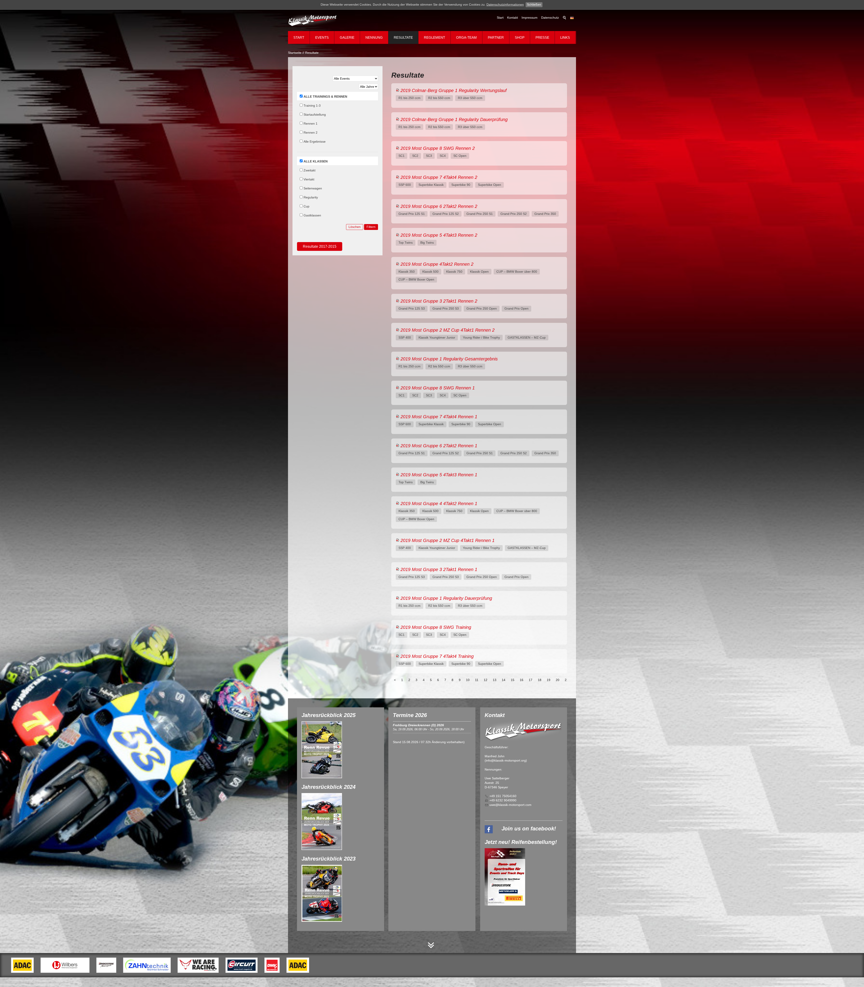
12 (485, 680)
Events (322, 37)
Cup (306, 206)
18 (539, 680)
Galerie (347, 37)
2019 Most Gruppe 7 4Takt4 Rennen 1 (438, 416)
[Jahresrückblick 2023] (322, 893)
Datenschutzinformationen (505, 4)
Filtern (371, 227)
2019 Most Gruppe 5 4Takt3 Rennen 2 (438, 235)
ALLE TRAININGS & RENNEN (325, 96)
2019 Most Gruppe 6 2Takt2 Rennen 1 (438, 445)
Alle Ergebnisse (315, 141)
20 (557, 680)
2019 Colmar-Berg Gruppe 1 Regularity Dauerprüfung (454, 119)
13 (494, 680)
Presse (542, 37)
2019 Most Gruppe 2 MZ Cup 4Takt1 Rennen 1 (447, 540)
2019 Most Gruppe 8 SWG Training (435, 627)
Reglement (434, 37)
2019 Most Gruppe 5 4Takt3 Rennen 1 (438, 474)
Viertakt (309, 179)
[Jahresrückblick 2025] (322, 749)
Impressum (530, 17)
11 (476, 680)
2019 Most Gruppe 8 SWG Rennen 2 (437, 148)
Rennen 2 (310, 132)
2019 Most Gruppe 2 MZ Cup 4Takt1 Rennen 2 (447, 330)
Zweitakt (309, 170)
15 (512, 680)
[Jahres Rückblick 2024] (322, 821)
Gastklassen (312, 215)
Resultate (403, 37)
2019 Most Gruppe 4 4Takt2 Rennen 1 (438, 503)
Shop (519, 37)
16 (521, 680)
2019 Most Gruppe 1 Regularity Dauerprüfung (446, 598)
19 (548, 680)
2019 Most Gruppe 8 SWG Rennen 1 (437, 387)
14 (503, 680)
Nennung (374, 37)
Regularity (311, 197)
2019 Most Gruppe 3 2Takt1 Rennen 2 (438, 301)
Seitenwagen (313, 188)
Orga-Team (466, 37)
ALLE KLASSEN (316, 161)
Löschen (355, 227)
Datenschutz (550, 17)
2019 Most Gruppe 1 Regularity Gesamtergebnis (449, 358)
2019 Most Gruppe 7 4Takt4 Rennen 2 (438, 177)
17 (530, 680)
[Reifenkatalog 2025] (505, 877)
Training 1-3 (312, 105)
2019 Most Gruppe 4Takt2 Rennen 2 (436, 264)
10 (468, 680)
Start (500, 17)
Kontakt (512, 17)
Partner (496, 37)
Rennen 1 (310, 123)
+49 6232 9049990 (502, 800)
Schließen (534, 4)
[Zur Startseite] (313, 20)
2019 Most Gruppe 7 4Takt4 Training (437, 656)
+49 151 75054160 (502, 796)
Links (565, 37)
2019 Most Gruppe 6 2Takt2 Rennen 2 (438, 206)
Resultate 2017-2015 (319, 246)
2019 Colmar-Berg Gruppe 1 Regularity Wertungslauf (453, 90)
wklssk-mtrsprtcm (511, 805)
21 (566, 680)
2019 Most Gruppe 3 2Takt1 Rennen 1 (438, 569)
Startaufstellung (315, 114)
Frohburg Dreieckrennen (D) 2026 (418, 725)
